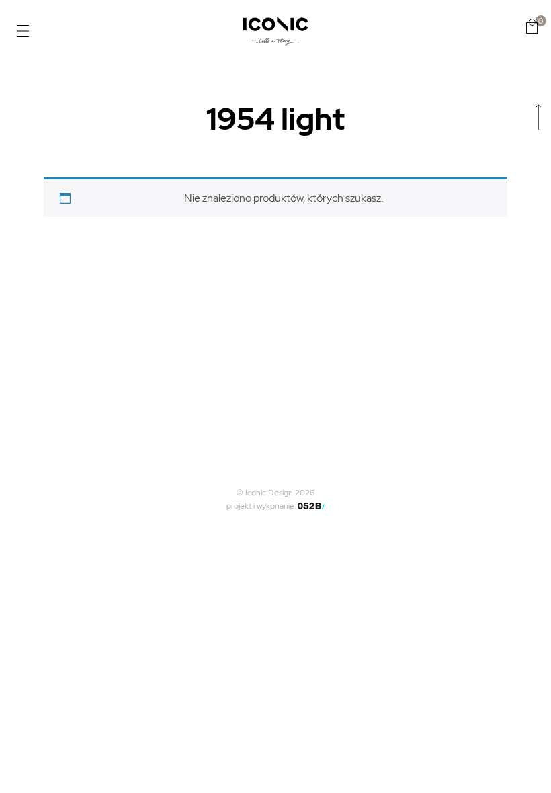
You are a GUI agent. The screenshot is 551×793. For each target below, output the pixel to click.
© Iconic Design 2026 (275, 492)
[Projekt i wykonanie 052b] (311, 506)
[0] (532, 26)
